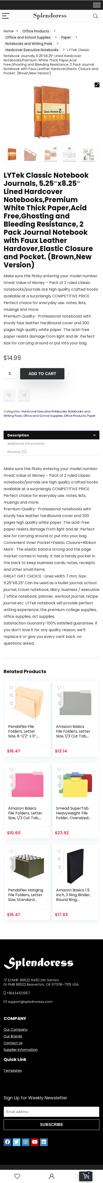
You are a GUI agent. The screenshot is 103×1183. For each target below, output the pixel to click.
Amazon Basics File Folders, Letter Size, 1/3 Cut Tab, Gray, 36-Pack (73, 734)
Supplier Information (21, 1049)
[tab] (51, 435)
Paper (66, 37)
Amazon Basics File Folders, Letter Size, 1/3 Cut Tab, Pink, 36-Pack (25, 815)
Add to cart (42, 373)
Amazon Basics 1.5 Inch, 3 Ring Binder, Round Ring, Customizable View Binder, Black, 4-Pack (73, 902)
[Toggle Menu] (97, 5)
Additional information (26, 443)
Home (9, 31)
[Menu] (5, 16)
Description (18, 435)
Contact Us (13, 1043)
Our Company (16, 1029)
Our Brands (13, 1036)
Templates (13, 1070)
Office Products (36, 31)
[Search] (95, 16)
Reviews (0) (17, 451)
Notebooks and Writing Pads (29, 43)
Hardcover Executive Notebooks (32, 49)
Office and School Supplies (28, 37)
